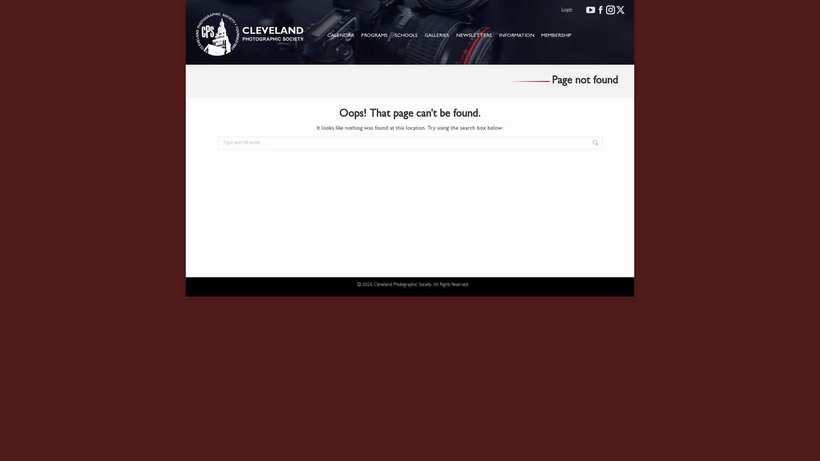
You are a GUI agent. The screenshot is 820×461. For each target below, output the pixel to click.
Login (567, 9)
